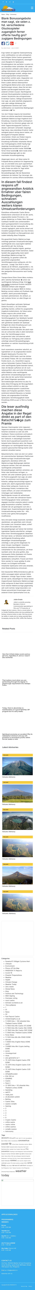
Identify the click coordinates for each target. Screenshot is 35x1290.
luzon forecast (5, 1160)
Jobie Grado (6, 48)
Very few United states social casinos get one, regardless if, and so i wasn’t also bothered (16, 655)
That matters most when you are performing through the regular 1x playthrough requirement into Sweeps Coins (16, 682)
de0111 (7, 1092)
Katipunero (4, 1158)
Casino (7, 1081)
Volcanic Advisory (9, 913)
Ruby (3, 1165)
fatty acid (22, 1149)
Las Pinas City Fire (12, 1158)
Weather (8, 977)
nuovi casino (10, 1000)
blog (7, 991)
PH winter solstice (15, 1163)
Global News (10, 989)
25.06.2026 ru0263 (12, 1097)
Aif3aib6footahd (11, 1074)
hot (12, 1156)
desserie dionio (14, 1147)
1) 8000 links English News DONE (17, 1042)
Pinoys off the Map (12, 968)
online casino (10, 1122)
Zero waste (9, 987)
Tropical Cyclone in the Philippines (20, 1168)
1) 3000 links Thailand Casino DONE (18, 1033)
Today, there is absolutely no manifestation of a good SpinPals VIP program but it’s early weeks (16, 709)
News (7, 1012)
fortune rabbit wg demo (18, 1153)
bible (9, 1140)
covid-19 (6, 1143)
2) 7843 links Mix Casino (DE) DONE (18, 1030)
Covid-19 (8, 973)
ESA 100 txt (9, 1076)
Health (7, 980)
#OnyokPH (13, 1138)
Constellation (14, 1140)
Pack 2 (7, 1083)
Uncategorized (10, 1053)
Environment (10, 966)
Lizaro (18, 1158)
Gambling (8, 1090)
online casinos (10, 1127)
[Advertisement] (17, 938)
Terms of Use (24, 1286)
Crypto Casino (10, 1120)
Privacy (30, 1286)
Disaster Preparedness (13, 975)
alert (17, 1138)
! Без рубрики (10, 1005)
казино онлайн (11, 1104)
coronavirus (23, 1140)
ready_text (9, 1095)
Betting (8, 1099)
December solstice (23, 1144)
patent (8, 1163)
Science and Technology (14, 993)
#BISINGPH (5, 1138)
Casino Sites (9, 1101)
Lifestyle (8, 964)
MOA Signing (10, 996)
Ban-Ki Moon (4, 1140)
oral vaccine (20, 1160)
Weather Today (10, 984)
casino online (10, 1124)
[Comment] (15, 43)
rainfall (29, 1163)
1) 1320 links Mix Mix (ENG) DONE (18, 1037)
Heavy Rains (8, 1156)
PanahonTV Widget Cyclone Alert (17, 961)
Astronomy (13, 14)
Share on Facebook (3, 43)
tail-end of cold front (19, 1165)
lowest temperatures (26, 1158)
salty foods (9, 1165)
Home (3, 14)
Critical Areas (15, 1144)
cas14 (7, 1044)
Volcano (5, 755)
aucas (7, 1051)
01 (6, 1010)
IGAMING (8, 1078)
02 (6, 1014)
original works (27, 1160)
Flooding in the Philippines (16, 1151)
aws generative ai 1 (12, 1058)
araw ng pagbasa (27, 1138)
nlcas (7, 1055)
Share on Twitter (7, 43)
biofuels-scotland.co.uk (14, 1003)
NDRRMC (13, 1160)
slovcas (8, 1039)
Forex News (9, 1035)
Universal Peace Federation (8, 1171)
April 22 (21, 1138)
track (10, 1168)
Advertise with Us (6, 1273)
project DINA (23, 1163)
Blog (7, 14)
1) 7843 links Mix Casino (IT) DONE (18, 1026)
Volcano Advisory (8, 777)
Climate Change (11, 982)
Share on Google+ (12, 43)
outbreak (4, 1163)
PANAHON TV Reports (13, 970)
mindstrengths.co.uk (12, 1019)
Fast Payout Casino (12, 1016)
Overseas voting (11, 998)
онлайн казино (11, 1129)
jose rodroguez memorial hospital (22, 1156)
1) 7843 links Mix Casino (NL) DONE (18, 1028)
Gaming (8, 1106)
